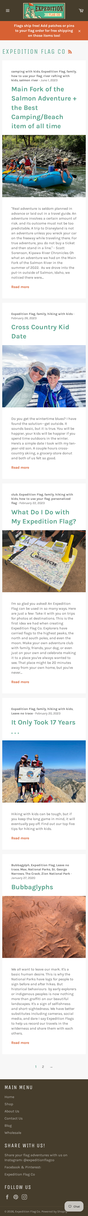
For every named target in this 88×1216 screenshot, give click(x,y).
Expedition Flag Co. (27, 1211)
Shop (9, 1104)
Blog (8, 1125)
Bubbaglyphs (32, 887)
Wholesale (13, 1133)
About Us (12, 1111)
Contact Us (14, 1118)
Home (9, 1097)
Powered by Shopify (54, 1211)
